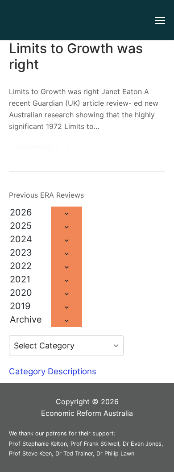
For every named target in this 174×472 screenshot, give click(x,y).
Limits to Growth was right (76, 56)
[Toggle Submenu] (66, 213)
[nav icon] (160, 20)
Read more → (38, 146)
